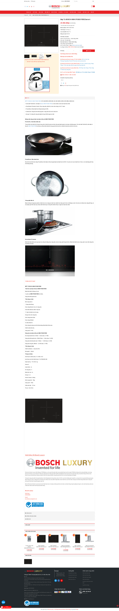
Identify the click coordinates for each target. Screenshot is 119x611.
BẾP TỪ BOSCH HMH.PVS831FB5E (33, 101)
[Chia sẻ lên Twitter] (63, 83)
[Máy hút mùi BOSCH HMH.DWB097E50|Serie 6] (90, 539)
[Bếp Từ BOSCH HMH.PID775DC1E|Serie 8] (53, 539)
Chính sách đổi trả (86, 579)
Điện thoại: (27, 493)
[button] (59, 98)
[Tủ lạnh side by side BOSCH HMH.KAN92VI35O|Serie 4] (29, 539)
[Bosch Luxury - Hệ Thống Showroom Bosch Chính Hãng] (59, 6)
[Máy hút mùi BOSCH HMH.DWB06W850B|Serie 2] (65, 539)
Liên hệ (92, 12)
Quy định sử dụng (86, 585)
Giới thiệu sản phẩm (64, 36)
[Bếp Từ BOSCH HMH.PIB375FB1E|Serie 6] (78, 539)
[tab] (59, 98)
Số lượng (62, 50)
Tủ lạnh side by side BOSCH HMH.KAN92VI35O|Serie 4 (29, 547)
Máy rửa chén (73, 12)
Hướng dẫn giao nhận (72, 577)
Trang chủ (28, 12)
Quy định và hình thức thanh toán (88, 582)
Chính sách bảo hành (77, 45)
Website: (26, 598)
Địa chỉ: (25, 576)
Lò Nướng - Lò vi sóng (63, 12)
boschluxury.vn (31, 598)
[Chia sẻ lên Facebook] (61, 83)
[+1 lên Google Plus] (66, 83)
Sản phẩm (41, 12)
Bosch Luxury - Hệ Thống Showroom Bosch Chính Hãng (60, 574)
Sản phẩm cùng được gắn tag (66, 77)
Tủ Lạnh (79, 12)
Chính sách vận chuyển (87, 577)
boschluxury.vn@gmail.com (32, 590)
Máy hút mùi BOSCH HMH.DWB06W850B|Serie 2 (65, 547)
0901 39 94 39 (87, 591)
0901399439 (31, 588)
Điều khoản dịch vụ (72, 579)
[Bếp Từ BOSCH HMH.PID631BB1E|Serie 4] (41, 539)
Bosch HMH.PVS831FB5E (46, 103)
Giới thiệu (35, 12)
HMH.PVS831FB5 (32, 126)
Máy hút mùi (54, 12)
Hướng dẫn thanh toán (72, 575)
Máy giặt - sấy (86, 12)
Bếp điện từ (47, 12)
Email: (26, 497)
